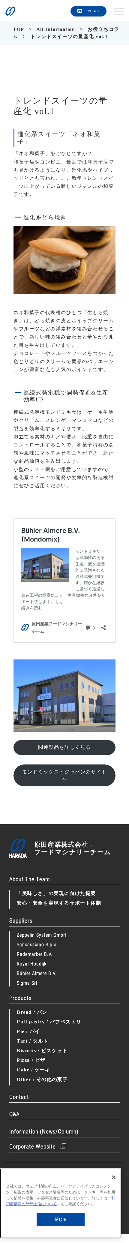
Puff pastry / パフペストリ (49, 1021)
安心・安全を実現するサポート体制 (59, 902)
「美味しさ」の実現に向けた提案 (56, 893)
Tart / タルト (33, 1040)
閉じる (61, 1219)
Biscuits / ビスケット (42, 1050)
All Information (55, 29)
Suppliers (20, 920)
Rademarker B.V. (34, 954)
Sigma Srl (27, 983)
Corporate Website (32, 1146)
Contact (19, 1096)
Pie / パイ (28, 1031)
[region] (60, 1203)
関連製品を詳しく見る (64, 747)
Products (20, 997)
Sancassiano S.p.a (37, 944)
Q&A (14, 1114)
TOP (18, 29)
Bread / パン (32, 1012)
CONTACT (92, 11)
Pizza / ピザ (31, 1060)
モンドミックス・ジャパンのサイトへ (64, 775)
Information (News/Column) (44, 1131)
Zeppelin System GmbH (42, 935)
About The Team (29, 879)
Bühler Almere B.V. (37, 973)
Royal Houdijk (31, 963)
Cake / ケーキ (33, 1069)
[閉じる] (113, 1177)
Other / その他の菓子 (42, 1079)
